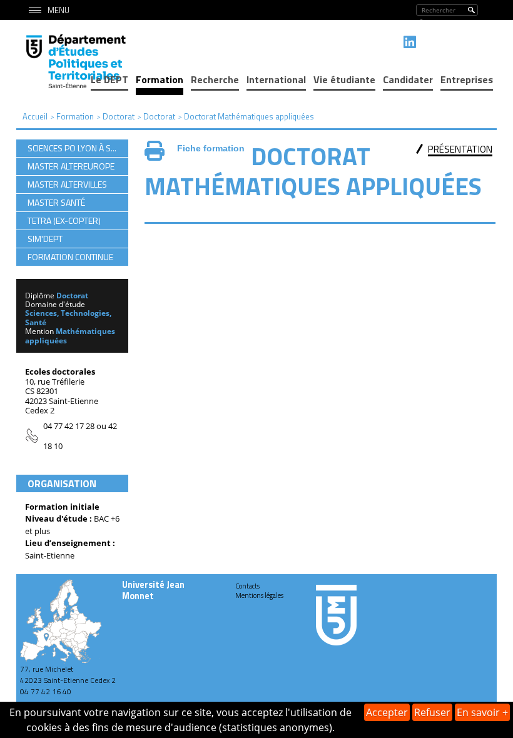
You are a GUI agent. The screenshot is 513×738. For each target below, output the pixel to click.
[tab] (460, 150)
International (276, 79)
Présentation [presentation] (460, 149)
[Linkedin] (410, 42)
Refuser (432, 712)
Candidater (408, 79)
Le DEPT (109, 79)
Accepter (387, 712)
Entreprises (466, 79)
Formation (159, 79)
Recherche (215, 79)
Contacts (247, 586)
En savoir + (482, 712)
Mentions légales (259, 595)
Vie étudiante (344, 79)
